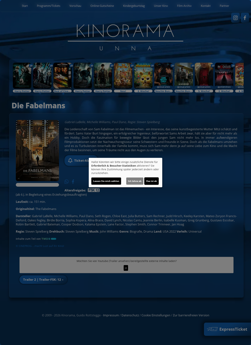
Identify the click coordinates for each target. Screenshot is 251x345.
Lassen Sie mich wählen (106, 181)
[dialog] (125, 172)
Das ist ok (151, 181)
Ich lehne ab (134, 181)
